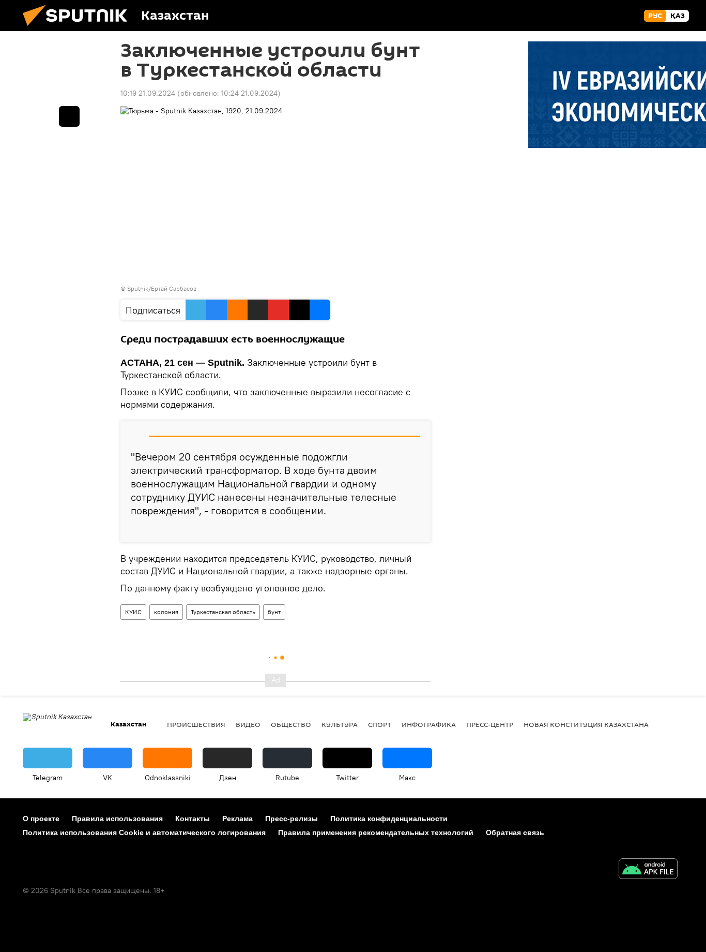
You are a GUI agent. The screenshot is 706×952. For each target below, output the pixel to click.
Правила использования (117, 818)
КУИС (133, 612)
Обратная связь (515, 832)
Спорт (379, 724)
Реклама (237, 818)
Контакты (192, 818)
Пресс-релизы (291, 818)
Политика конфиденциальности (389, 818)
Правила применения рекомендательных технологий (375, 832)
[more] (414, 530)
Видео (248, 724)
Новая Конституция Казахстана (586, 724)
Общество (291, 724)
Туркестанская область (223, 612)
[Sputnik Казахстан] (79, 28)
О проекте (41, 818)
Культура (339, 724)
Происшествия (196, 724)
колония (166, 612)
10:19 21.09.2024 (147, 93)
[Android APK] (648, 870)
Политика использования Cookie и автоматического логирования (144, 832)
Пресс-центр (489, 724)
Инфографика (429, 724)
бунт (274, 612)
